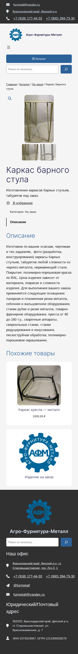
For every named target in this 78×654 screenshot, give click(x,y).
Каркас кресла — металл (39, 410)
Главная (11, 84)
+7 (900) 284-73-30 (60, 18)
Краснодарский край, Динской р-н (35, 11)
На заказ (37, 84)
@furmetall (21, 585)
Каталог (40, 58)
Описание (18, 222)
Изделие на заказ (39, 477)
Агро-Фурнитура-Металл (44, 34)
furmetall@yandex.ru (26, 4)
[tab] (39, 222)
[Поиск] (66, 69)
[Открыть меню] (8, 47)
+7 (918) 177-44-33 (27, 18)
